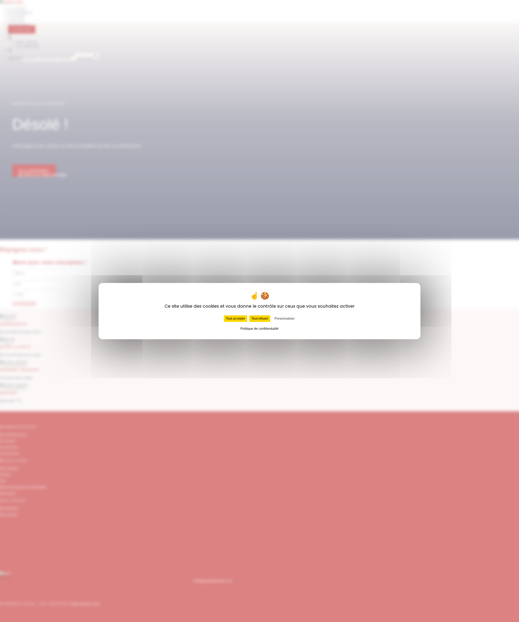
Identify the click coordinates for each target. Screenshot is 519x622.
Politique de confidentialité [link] (259, 328)
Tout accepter (235, 318)
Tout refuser (259, 318)
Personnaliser (285, 318)
